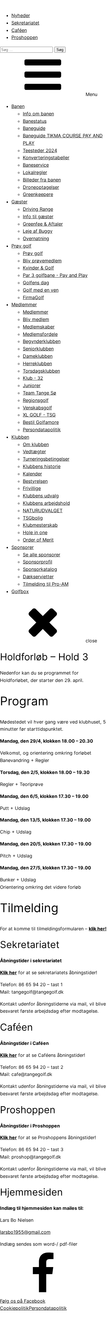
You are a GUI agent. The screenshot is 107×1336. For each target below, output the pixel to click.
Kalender (32, 474)
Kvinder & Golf (38, 268)
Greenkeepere (38, 194)
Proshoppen (24, 37)
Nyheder (20, 15)
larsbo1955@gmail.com (25, 1232)
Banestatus (35, 121)
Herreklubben (37, 363)
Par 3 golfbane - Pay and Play (55, 275)
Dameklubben (38, 356)
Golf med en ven (40, 290)
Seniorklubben (38, 349)
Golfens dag (36, 282)
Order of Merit (38, 540)
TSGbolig (33, 518)
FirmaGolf (33, 297)
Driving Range (38, 209)
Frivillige (32, 488)
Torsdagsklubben (41, 371)
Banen (18, 106)
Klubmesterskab (40, 525)
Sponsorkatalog (40, 569)
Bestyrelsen (35, 481)
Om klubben (36, 444)
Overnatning (36, 238)
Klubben (20, 437)
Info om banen (38, 114)
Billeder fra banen (42, 180)
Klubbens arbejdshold (46, 503)
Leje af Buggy (38, 231)
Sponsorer (22, 547)
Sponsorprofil (37, 562)
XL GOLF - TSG (39, 415)
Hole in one (35, 532)
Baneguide (34, 128)
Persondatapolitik (42, 429)
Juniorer (32, 385)
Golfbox (20, 591)
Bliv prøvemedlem (42, 260)
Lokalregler (35, 172)
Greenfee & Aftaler (43, 224)
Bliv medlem (36, 319)
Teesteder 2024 (40, 150)
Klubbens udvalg (41, 496)
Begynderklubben (41, 341)
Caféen (19, 30)
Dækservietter (38, 576)
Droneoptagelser (41, 187)
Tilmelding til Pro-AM (45, 584)
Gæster (19, 202)
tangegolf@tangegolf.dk (63, 1327)
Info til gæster (38, 216)
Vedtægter (34, 451)
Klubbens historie (41, 466)
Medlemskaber (38, 327)
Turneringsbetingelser (46, 459)
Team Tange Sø (39, 393)
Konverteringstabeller (46, 157)
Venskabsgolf (37, 407)
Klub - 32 (33, 378)
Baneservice (36, 165)
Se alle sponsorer (41, 554)
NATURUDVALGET (42, 510)
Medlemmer (24, 304)
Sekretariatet (25, 23)
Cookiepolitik (14, 1308)
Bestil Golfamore (41, 422)
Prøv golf (21, 246)
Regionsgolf (36, 400)
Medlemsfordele (40, 334)
